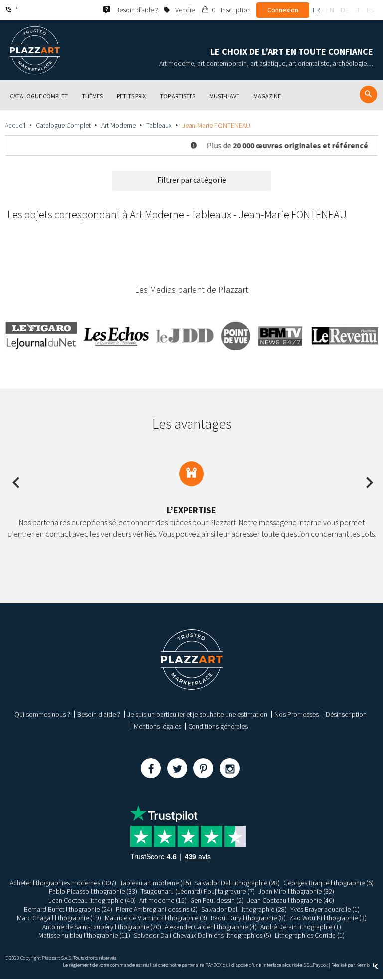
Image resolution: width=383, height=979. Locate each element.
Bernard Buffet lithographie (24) (68, 909)
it (357, 9)
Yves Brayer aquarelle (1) (325, 909)
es (370, 9)
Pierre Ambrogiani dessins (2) (157, 909)
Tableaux (159, 125)
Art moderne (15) (163, 900)
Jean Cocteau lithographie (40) (92, 900)
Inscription (236, 9)
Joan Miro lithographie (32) (296, 891)
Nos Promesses (296, 714)
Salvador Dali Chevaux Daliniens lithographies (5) (202, 935)
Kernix (363, 965)
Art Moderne (118, 125)
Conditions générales (218, 726)
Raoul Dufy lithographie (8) (248, 917)
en (330, 9)
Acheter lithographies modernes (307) (63, 882)
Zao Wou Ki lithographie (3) (328, 917)
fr (316, 9)
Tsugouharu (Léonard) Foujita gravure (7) (198, 891)
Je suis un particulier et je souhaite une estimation (197, 714)
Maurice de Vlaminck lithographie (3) (156, 917)
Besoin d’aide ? (98, 714)
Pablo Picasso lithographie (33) (93, 891)
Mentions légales (157, 726)
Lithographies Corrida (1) (310, 935)
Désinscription (346, 714)
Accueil (15, 125)
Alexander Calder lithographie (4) (211, 926)
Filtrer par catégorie (191, 180)
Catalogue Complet (63, 125)
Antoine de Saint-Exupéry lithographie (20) (101, 926)
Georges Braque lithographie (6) (328, 882)
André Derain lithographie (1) (300, 926)
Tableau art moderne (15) (155, 882)
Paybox (320, 965)
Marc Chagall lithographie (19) (59, 917)
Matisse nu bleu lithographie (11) (84, 935)
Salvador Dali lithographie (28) (237, 882)
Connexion (282, 9)
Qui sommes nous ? (42, 714)
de (345, 9)
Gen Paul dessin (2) (217, 900)
